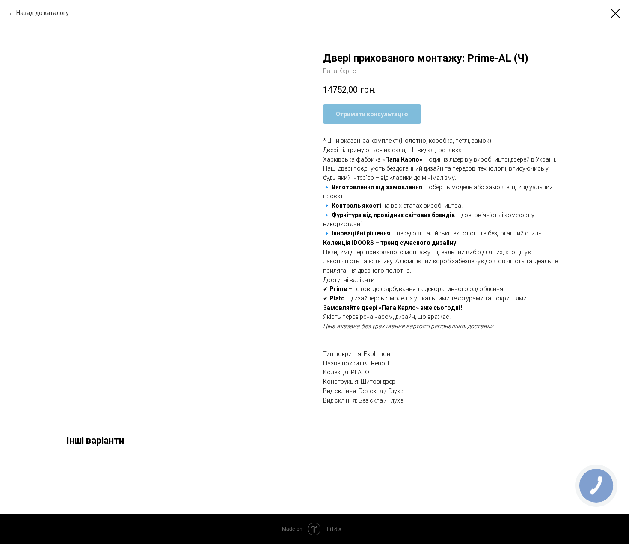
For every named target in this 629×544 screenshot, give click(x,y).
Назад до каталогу (42, 12)
